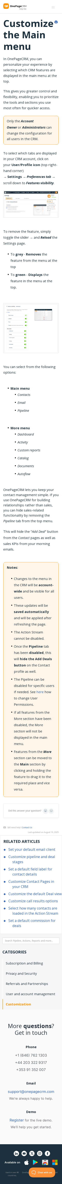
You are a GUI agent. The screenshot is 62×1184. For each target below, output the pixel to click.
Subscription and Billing (24, 963)
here (40, 692)
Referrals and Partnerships (27, 983)
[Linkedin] (16, 1155)
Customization (18, 1004)
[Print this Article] (56, 22)
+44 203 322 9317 (31, 1062)
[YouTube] (24, 1155)
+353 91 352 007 (31, 1069)
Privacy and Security (21, 973)
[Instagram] (39, 1155)
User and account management (30, 994)
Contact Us (27, 827)
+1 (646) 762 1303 (31, 1055)
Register (17, 1120)
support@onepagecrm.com (31, 1091)
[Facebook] (47, 1155)
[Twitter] (32, 1156)
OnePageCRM (28, 1172)
